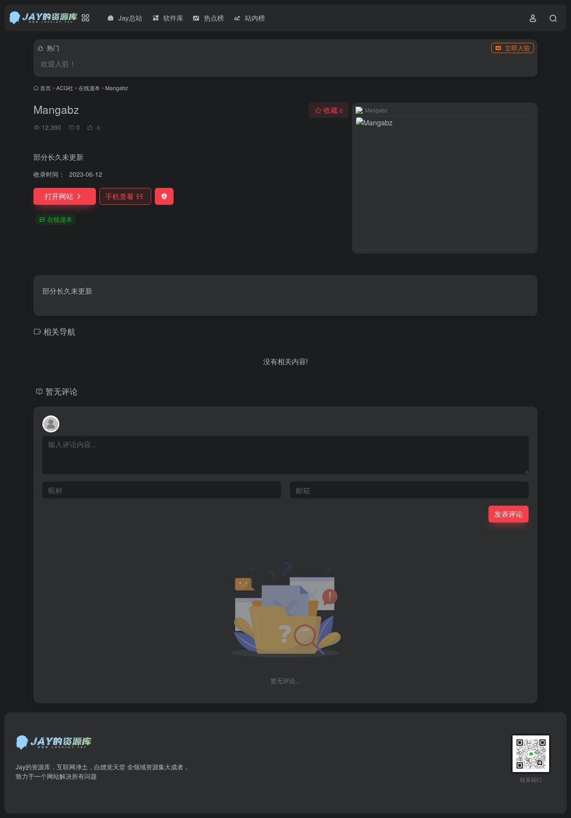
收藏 (333, 110)
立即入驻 (517, 47)
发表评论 (508, 514)
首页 (45, 87)
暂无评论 (62, 391)
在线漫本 (89, 87)
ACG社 (64, 87)
